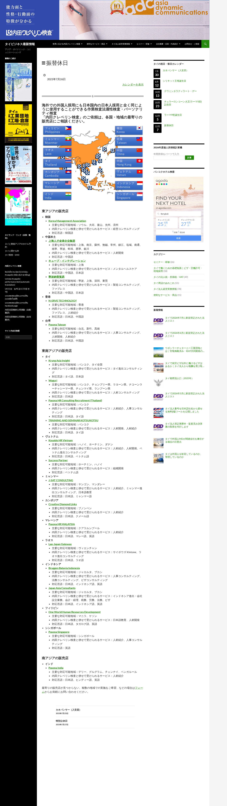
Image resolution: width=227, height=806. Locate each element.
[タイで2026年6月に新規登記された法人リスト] (159, 337)
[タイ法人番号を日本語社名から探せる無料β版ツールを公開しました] (159, 413)
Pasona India (56, 667)
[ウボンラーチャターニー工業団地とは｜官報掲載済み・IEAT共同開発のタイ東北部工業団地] (159, 352)
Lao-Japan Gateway (60, 544)
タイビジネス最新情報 (20, 44)
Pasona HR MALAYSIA (62, 524)
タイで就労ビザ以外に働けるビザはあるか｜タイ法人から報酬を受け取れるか (183, 365)
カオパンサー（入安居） (68, 711)
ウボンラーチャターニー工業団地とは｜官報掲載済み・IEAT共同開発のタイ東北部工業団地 (184, 350)
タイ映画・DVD (12, 255)
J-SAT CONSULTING (61, 480)
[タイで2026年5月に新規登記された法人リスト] (159, 398)
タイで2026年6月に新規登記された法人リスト (184, 334)
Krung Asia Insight (59, 360)
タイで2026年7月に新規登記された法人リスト (184, 319)
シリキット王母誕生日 (174, 80)
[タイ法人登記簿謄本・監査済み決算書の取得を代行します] (159, 428)
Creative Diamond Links (63, 504)
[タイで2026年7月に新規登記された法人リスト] (159, 322)
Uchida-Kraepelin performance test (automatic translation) (17, 282)
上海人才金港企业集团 (62, 240)
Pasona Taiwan (57, 324)
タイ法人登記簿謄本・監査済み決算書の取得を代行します (183, 425)
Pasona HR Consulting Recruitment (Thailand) (75, 400)
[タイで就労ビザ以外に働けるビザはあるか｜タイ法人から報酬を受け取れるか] (159, 367)
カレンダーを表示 (133, 84)
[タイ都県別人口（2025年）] (159, 383)
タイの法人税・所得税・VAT (168, 277)
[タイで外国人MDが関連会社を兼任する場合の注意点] (159, 443)
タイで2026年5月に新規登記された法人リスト (184, 395)
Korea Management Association (67, 220)
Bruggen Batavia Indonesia (64, 568)
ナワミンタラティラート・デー (180, 91)
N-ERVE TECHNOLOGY (63, 300)
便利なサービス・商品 (96, 44)
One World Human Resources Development (75, 611)
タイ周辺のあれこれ (164, 283)
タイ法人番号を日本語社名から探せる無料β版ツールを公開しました (183, 410)
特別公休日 (62, 722)
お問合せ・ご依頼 (192, 44)
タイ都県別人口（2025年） (179, 378)
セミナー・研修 (143, 44)
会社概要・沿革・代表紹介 (167, 44)
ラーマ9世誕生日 (173, 114)
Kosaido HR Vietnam (61, 440)
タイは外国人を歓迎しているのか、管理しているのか (183, 455)
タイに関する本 (12, 251)
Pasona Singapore (59, 631)
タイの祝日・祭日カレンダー (169, 63)
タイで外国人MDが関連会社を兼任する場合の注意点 (184, 440)
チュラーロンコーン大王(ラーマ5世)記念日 (183, 103)
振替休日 (168, 125)
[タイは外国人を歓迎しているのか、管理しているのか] (159, 458)
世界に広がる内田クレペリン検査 (66, 44)
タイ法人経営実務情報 (121, 44)
